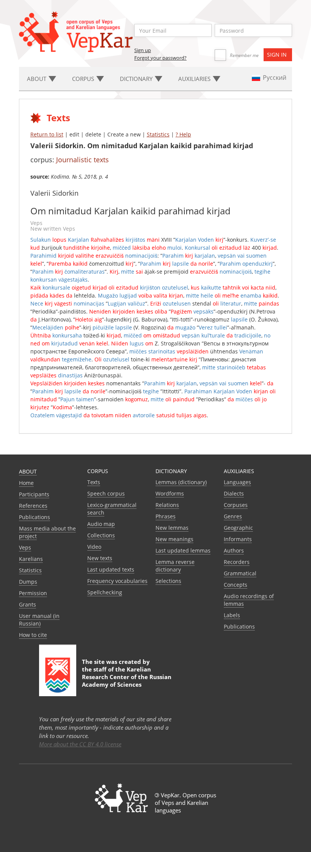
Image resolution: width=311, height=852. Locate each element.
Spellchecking (104, 592)
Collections (101, 535)
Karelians (31, 558)
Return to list (46, 134)
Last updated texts (110, 569)
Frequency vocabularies (117, 580)
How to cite (33, 634)
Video (94, 546)
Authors (234, 550)
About (28, 471)
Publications (34, 517)
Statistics (158, 134)
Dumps (28, 581)
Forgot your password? (160, 57)
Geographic (238, 527)
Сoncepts (235, 584)
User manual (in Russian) (39, 619)
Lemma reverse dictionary (175, 565)
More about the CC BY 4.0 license (80, 744)
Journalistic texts (82, 159)
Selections (168, 580)
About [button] (37, 78)
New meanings (174, 539)
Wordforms (170, 493)
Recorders (237, 561)
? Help (183, 134)
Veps (25, 547)
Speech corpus (106, 493)
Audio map (101, 523)
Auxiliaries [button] (195, 78)
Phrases (166, 516)
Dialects (234, 493)
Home (26, 482)
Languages (237, 482)
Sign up (142, 50)
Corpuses (236, 504)
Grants (27, 604)
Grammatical (240, 573)
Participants (34, 494)
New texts (99, 558)
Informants (238, 539)
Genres (233, 516)
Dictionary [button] (137, 78)
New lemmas (172, 527)
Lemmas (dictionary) (181, 482)
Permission (33, 593)
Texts (93, 482)
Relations (167, 504)
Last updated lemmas (183, 550)
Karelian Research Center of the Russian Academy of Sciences (126, 676)
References (33, 505)
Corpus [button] (84, 78)
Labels (232, 615)
